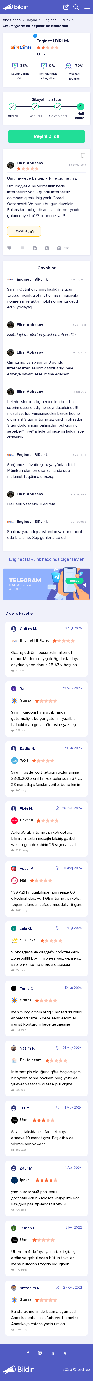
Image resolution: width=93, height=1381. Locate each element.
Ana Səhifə (12, 20)
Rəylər (32, 20)
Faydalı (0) (22, 231)
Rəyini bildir (47, 136)
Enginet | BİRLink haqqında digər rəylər (46, 559)
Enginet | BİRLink (56, 20)
